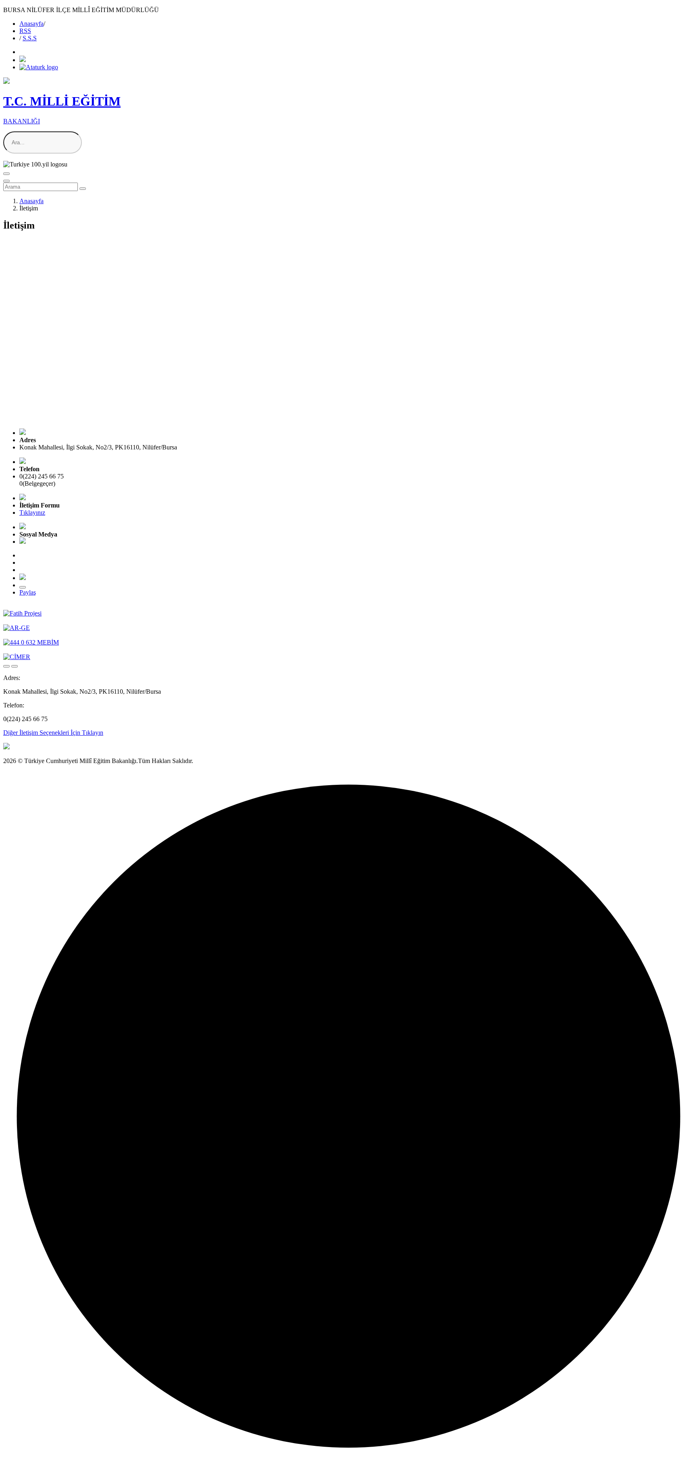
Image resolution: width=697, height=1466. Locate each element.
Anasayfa (31, 23)
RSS (25, 30)
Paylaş (27, 592)
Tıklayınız (32, 512)
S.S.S (30, 38)
